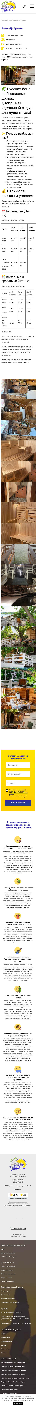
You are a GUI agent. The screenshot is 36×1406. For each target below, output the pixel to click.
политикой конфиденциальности (17, 790)
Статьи (3, 1353)
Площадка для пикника (9, 1393)
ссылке (30, 1400)
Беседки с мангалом (8, 1253)
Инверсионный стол (7, 1298)
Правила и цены (6, 1341)
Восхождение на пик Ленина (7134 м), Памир (16, 1324)
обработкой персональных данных (18, 793)
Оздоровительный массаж (10, 1302)
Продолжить (18, 1403)
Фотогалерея (5, 1337)
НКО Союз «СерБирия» (8, 1257)
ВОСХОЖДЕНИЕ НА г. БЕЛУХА (11, 1312)
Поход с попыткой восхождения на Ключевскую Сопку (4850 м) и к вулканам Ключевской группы (15, 1318)
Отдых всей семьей (7, 1281)
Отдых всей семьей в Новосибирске (13, 1382)
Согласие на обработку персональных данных (18, 1205)
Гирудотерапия (6, 1291)
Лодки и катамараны (8, 1266)
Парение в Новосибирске (9, 1389)
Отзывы (3, 1345)
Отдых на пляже (6, 1278)
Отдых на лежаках (7, 1270)
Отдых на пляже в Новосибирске (12, 1386)
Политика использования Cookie (18, 1204)
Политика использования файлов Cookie (15, 1378)
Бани (2, 1249)
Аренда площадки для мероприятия (13, 1363)
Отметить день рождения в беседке (13, 1370)
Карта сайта (18, 1189)
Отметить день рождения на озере (13, 1374)
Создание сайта (17, 1234)
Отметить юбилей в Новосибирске (12, 1366)
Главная (3, 20)
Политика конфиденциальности (18, 1202)
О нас (3, 1333)
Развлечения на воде (8, 1274)
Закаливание (5, 1295)
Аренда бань (11, 20)
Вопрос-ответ (5, 1349)
